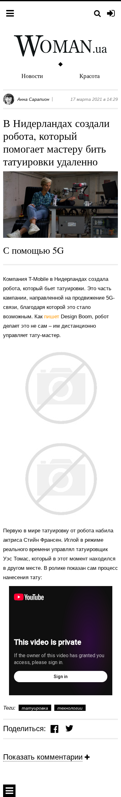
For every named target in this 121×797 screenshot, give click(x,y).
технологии (70, 708)
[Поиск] (97, 13)
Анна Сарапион (33, 99)
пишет (52, 317)
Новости (32, 76)
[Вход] (111, 13)
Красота (89, 76)
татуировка (35, 708)
